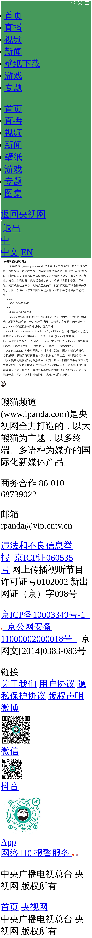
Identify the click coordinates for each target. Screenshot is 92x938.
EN (27, 252)
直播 (13, 28)
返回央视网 (23, 214)
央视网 (34, 907)
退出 (12, 228)
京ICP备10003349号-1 (43, 615)
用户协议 (57, 684)
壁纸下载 (22, 64)
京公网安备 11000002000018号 (45, 627)
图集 (13, 193)
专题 (13, 88)
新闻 (13, 52)
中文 (10, 252)
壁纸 (13, 157)
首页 (13, 16)
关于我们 (19, 684)
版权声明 (66, 696)
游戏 (13, 76)
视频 (13, 40)
